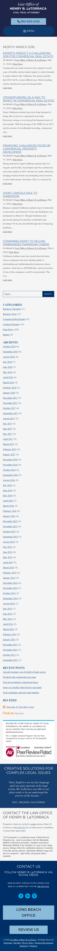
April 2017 (8, 438)
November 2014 (10, 588)
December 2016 (10, 459)
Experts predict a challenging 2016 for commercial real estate (28, 55)
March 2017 (8, 444)
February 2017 (10, 449)
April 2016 (8, 500)
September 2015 (10, 536)
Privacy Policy (28, 942)
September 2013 (10, 660)
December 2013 (10, 644)
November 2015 (10, 526)
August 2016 (9, 480)
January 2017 (9, 454)
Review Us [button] (28, 930)
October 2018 (9, 346)
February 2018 (10, 387)
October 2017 (9, 408)
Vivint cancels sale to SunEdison (20, 194)
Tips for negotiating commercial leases (20, 682)
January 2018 (9, 392)
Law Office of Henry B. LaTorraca (30, 59)
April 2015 (8, 562)
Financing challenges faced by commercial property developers (27, 148)
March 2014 (8, 629)
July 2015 (7, 546)
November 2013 (10, 649)
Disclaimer (8, 942)
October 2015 (9, 531)
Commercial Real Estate (14, 319)
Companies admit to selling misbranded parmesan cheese (26, 243)
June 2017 (7, 428)
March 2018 (8, 382)
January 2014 (9, 639)
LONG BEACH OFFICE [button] (28, 912)
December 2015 (10, 521)
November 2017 (10, 402)
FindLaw (33, 946)
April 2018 (8, 377)
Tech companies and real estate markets (21, 692)
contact (33, 824)
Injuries (6, 334)
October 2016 (9, 469)
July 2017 (7, 423)
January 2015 (9, 577)
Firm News (18, 63)
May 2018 (7, 372)
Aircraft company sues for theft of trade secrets (24, 671)
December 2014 (10, 582)
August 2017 (9, 418)
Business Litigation (12, 308)
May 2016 (7, 495)
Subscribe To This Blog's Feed (20, 706)
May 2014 (7, 618)
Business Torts (9, 313)
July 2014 (7, 608)
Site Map (17, 942)
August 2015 (9, 541)
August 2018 (9, 356)
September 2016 (10, 474)
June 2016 (7, 490)
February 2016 (10, 510)
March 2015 (8, 567)
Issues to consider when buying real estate (22, 687)
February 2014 (10, 634)
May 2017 (7, 433)
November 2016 (10, 464)
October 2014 (9, 593)
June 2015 (7, 552)
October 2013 (9, 654)
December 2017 (10, 397)
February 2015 (10, 572)
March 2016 (8, 505)
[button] (28, 31)
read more (7, 87)
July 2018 (7, 361)
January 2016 (9, 516)
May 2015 (7, 557)
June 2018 (7, 367)
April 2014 (8, 624)
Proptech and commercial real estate (19, 677)
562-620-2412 (30, 21)
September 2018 (10, 351)
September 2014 (10, 598)
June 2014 (7, 613)
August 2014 (9, 603)
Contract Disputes (11, 324)
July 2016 (7, 485)
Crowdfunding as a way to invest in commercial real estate (28, 99)
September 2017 (10, 413)
